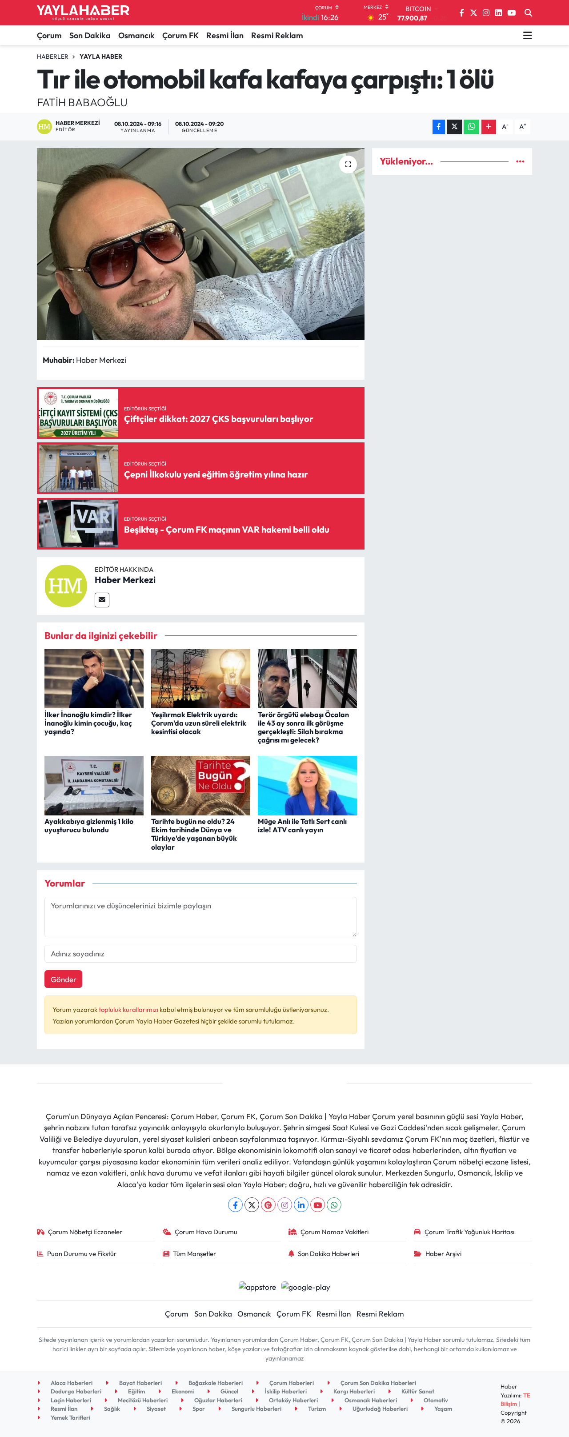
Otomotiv (435, 1400)
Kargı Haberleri (353, 1391)
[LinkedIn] (301, 1204)
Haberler (52, 56)
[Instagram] (284, 1204)
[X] (251, 1204)
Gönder (63, 979)
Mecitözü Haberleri (142, 1400)
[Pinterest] (268, 1204)
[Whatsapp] (334, 1204)
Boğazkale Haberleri (215, 1382)
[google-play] (306, 1285)
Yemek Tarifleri (69, 1417)
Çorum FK (180, 35)
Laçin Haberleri (70, 1400)
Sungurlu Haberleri (255, 1408)
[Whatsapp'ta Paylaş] (471, 127)
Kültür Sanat (417, 1391)
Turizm (316, 1408)
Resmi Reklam (277, 35)
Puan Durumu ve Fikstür (81, 1253)
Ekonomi (182, 1391)
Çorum (49, 35)
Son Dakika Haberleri (328, 1253)
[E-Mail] (102, 600)
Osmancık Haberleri (370, 1400)
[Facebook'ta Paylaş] (439, 127)
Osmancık (136, 35)
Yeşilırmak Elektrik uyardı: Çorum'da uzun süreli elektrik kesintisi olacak (198, 723)
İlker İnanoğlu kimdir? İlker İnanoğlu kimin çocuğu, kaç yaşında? (88, 723)
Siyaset (155, 1408)
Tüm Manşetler (194, 1253)
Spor (198, 1408)
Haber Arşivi (443, 1253)
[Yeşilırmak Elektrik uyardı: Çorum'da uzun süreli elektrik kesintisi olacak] (200, 677)
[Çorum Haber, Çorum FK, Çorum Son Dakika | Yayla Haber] (83, 13)
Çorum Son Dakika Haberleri (377, 1382)
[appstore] (257, 1285)
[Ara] (528, 13)
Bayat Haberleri (140, 1382)
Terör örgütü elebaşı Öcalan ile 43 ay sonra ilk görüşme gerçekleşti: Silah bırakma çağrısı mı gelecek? (303, 727)
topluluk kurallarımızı (129, 1009)
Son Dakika (90, 35)
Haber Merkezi (125, 579)
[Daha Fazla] (488, 127)
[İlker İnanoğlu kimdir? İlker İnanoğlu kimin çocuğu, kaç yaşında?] (94, 677)
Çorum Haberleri (291, 1382)
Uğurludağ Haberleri (379, 1408)
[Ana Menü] (527, 35)
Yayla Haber (101, 56)
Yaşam (442, 1408)
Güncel (228, 1391)
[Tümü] (520, 161)
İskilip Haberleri (285, 1391)
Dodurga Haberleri (75, 1391)
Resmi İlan (225, 35)
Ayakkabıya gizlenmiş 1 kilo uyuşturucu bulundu (88, 825)
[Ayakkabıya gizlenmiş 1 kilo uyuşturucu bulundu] (94, 784)
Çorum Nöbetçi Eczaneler (85, 1232)
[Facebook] (235, 1204)
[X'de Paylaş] (454, 127)
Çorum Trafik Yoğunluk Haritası (469, 1232)
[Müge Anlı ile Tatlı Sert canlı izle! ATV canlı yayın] (307, 784)
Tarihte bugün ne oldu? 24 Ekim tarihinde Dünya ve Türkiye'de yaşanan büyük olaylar (194, 834)
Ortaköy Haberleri (293, 1400)
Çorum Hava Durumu (206, 1232)
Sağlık (111, 1408)
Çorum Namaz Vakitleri (335, 1232)
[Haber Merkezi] (65, 585)
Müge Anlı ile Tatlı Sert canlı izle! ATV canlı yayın (302, 825)
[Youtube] (317, 1204)
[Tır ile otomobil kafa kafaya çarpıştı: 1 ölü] (201, 244)
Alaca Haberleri (70, 1382)
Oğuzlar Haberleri (217, 1400)
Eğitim (136, 1391)
